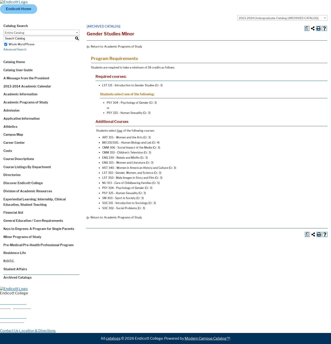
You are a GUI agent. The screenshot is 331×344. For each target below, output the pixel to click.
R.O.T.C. (9, 261)
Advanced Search (14, 49)
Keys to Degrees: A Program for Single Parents (38, 229)
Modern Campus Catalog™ (207, 338)
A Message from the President (26, 78)
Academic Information (20, 94)
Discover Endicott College (23, 183)
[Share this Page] (312, 28)
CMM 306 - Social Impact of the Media (127, 147)
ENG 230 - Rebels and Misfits (121, 157)
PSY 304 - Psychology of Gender (128, 102)
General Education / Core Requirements (33, 220)
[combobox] (282, 18)
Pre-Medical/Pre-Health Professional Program (38, 245)
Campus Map (13, 134)
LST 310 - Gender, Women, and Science (127, 172)
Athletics (10, 126)
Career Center (14, 142)
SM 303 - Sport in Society (119, 198)
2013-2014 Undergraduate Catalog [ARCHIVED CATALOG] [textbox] (279, 18)
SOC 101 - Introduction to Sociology (125, 203)
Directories (11, 175)
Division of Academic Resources (27, 191)
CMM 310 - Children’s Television (122, 152)
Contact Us (9, 331)
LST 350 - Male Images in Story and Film (128, 177)
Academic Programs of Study (25, 102)
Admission (11, 110)
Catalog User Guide (18, 70)
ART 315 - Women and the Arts (122, 137)
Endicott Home (18, 9)
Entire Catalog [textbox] (14, 32)
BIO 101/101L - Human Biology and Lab (126, 142)
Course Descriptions (18, 159)
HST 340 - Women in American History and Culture (135, 168)
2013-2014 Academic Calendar (27, 86)
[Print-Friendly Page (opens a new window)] (318, 28)
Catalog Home (14, 62)
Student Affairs (15, 269)
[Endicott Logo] (14, 2)
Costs (7, 151)
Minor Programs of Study (22, 237)
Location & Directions (37, 331)
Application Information (21, 118)
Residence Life (14, 253)
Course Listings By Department (27, 167)
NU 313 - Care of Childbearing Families (127, 183)
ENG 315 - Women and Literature (123, 162)
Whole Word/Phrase (21, 44)
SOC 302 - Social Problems (119, 208)
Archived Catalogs (17, 277)
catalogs (113, 338)
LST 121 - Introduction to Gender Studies (128, 85)
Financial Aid (13, 212)
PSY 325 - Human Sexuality (124, 113)
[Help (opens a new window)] (324, 28)
